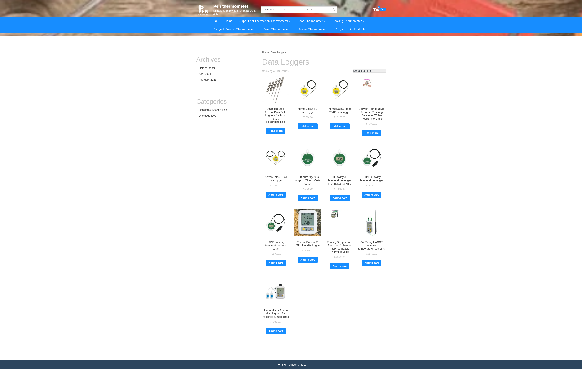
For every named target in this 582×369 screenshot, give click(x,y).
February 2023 (207, 79)
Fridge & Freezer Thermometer (234, 29)
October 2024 (207, 68)
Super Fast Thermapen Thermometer (263, 21)
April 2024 (205, 73)
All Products (357, 29)
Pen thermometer (230, 6)
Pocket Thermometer (312, 29)
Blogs (339, 29)
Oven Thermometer (276, 29)
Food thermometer (310, 21)
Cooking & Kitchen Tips (213, 109)
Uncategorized (207, 115)
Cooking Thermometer (347, 21)
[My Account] (374, 9)
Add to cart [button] (307, 126)
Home (228, 21)
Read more (276, 130)
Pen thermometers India (291, 364)
